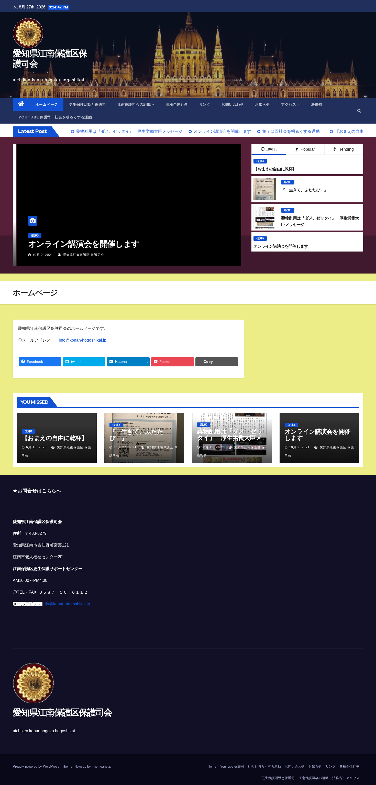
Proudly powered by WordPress (36, 766)
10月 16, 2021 (212, 447)
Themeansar (101, 766)
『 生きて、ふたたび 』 (136, 435)
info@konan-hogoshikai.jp (82, 340)
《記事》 (31, 235)
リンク (205, 104)
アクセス (288, 104)
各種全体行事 (177, 104)
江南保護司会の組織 (134, 104)
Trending (345, 149)
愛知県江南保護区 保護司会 (79, 255)
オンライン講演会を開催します (80, 244)
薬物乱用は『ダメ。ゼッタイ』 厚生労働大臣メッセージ (229, 438)
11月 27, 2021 (125, 447)
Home (212, 766)
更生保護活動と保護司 (87, 104)
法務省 (316, 104)
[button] (359, 110)
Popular (307, 149)
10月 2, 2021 (39, 255)
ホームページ (47, 104)
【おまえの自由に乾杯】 (54, 438)
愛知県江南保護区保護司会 (50, 58)
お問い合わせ (233, 104)
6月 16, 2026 (36, 447)
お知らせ (262, 104)
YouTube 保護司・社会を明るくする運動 (55, 117)
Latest (271, 149)
